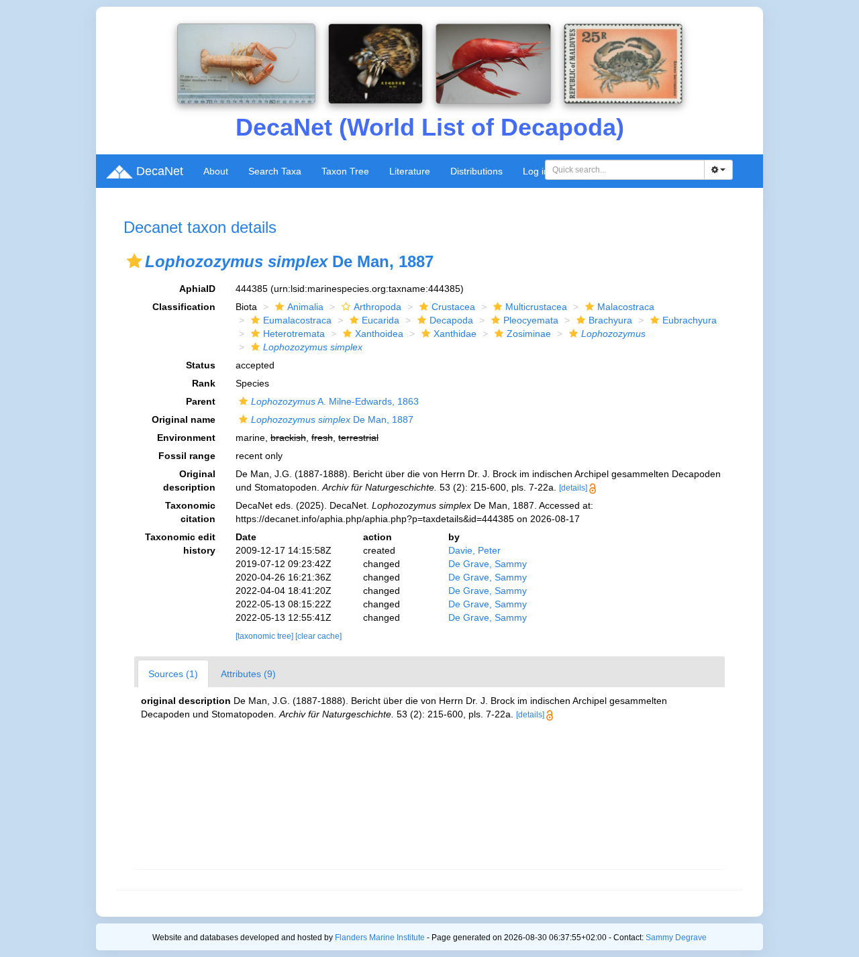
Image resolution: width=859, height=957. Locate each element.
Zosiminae (529, 333)
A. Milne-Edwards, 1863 (335, 401)
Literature (409, 171)
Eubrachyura (689, 320)
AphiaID (197, 288)
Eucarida (380, 320)
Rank (203, 383)
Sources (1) (173, 673)
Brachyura (610, 320)
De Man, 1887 (332, 419)
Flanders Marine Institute (380, 937)
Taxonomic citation (190, 512)
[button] (134, 261)
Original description (189, 480)
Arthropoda (377, 306)
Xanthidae (455, 333)
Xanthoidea (379, 333)
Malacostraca (625, 306)
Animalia (305, 306)
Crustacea (453, 306)
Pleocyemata (530, 320)
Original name (183, 419)
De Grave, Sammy (487, 563)
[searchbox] (625, 169)
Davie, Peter (474, 550)
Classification (183, 306)
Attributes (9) (248, 673)
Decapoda (451, 320)
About (215, 171)
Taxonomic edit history (180, 544)
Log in (536, 171)
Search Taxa (274, 171)
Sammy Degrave (676, 937)
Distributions (476, 171)
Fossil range (186, 455)
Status (200, 365)
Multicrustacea (536, 306)
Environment (186, 437)
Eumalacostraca (297, 320)
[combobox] (625, 170)
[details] (573, 488)
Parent (200, 401)
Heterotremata (294, 333)
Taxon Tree (345, 171)
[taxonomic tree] (265, 636)
